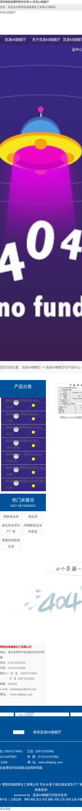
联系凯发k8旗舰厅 (47, 732)
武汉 (38, 799)
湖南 (50, 799)
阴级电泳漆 (11, 516)
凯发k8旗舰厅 (8, 12)
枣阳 (27, 799)
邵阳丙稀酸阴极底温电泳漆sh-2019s (25, 484)
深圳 (68, 799)
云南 (74, 799)
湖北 (32, 799)
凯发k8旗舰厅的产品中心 (63, 367)
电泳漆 (32, 516)
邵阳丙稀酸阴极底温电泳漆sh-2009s (25, 471)
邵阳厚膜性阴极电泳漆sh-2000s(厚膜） (22, 444)
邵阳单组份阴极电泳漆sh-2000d (22, 404)
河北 (44, 799)
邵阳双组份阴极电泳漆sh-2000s (22, 417)
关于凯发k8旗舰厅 (46, 40)
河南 (56, 799)
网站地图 (5, 809)
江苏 (62, 799)
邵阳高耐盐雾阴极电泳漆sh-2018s (24, 431)
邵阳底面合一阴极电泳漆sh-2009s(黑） (24, 458)
